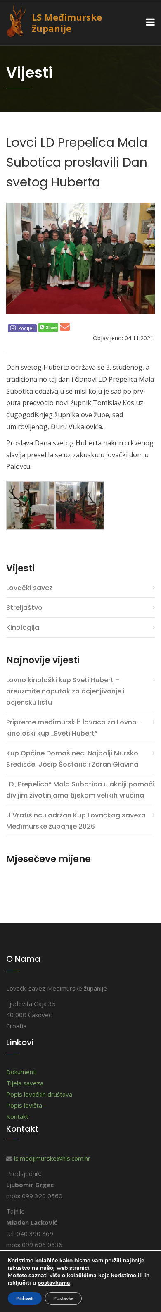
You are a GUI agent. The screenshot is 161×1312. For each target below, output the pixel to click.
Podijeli (26, 328)
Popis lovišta (24, 1105)
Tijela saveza (24, 1083)
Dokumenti (21, 1072)
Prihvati (24, 1298)
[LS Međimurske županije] (22, 20)
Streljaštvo (24, 607)
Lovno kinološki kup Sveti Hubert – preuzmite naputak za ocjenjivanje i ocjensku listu (65, 691)
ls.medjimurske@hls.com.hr (52, 1158)
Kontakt (17, 1116)
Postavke (63, 1298)
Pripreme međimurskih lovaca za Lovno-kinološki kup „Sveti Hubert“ (73, 727)
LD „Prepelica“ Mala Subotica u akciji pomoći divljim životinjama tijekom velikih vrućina (80, 789)
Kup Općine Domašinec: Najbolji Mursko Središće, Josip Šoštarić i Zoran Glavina (72, 758)
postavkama (54, 1283)
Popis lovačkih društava (39, 1094)
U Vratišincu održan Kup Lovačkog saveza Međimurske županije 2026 (76, 820)
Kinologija (22, 627)
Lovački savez (29, 588)
